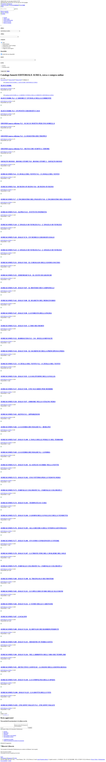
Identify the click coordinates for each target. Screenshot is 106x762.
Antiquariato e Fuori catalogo (9, 45)
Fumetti (5, 17)
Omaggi (5, 731)
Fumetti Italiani (5, 44)
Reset (8, 71)
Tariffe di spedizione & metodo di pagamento (13, 740)
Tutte (3, 42)
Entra (2, 756)
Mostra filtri (11, 80)
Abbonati (5, 734)
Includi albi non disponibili (8, 54)
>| (8, 714)
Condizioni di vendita (8, 739)
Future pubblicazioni (8, 20)
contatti (2, 5)
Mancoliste (5, 733)
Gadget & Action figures (8, 48)
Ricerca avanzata (4, 11)
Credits (9, 760)
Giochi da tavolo (7, 21)
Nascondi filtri (4, 80)
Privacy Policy (94, 759)
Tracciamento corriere (8, 736)
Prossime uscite (5, 67)
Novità (3, 65)
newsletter (6, 5)
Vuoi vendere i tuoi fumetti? (9, 735)
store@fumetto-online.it (42, 759)
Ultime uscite (6, 19)
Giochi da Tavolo (6, 47)
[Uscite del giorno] (21, 726)
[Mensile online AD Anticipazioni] (21, 725)
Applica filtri (3, 71)
